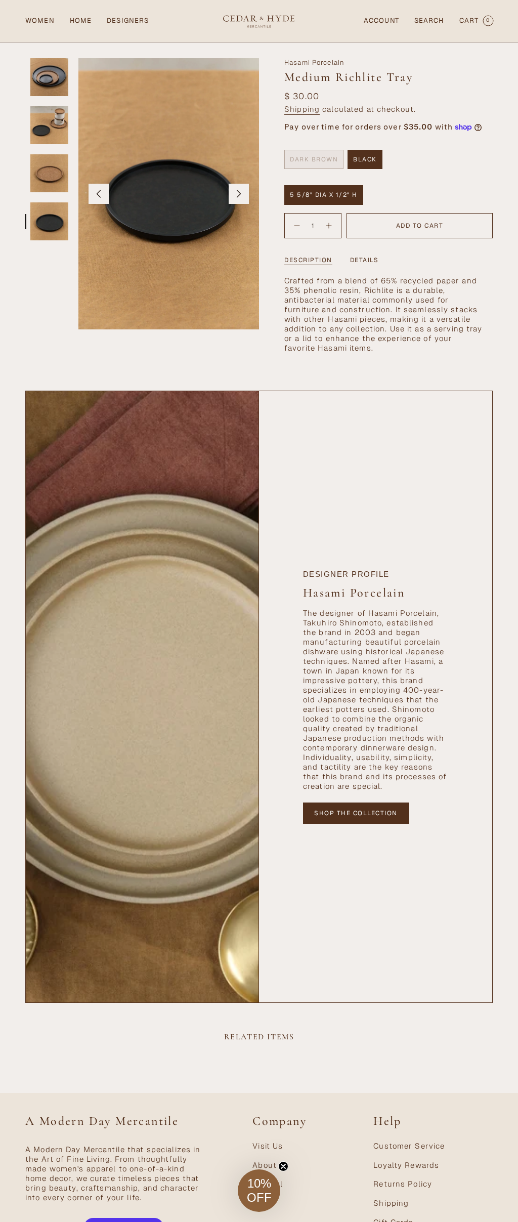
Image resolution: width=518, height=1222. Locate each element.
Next (239, 194)
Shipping (302, 109)
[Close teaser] (283, 1166)
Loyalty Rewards (406, 1165)
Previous (99, 194)
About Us (270, 1165)
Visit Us (267, 1146)
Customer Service (409, 1146)
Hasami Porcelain (314, 62)
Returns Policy (402, 1184)
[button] (40, 21)
